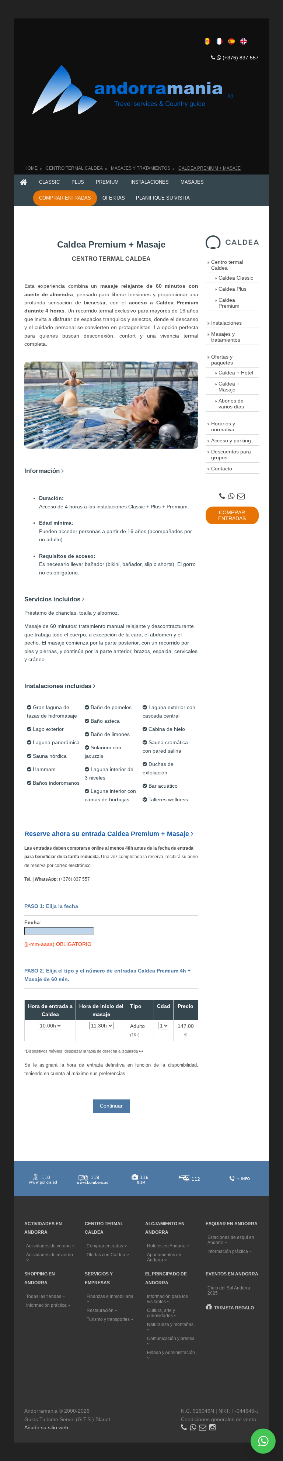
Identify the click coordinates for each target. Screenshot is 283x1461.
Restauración (101, 1310)
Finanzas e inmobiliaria (110, 1296)
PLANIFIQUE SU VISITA (163, 198)
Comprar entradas (105, 1245)
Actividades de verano (49, 1245)
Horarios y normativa (223, 426)
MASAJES (192, 182)
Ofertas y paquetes (222, 360)
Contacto (221, 469)
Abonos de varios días (231, 404)
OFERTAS (113, 198)
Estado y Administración (171, 1352)
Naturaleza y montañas (170, 1324)
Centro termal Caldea (227, 265)
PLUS (77, 182)
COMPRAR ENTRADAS (65, 198)
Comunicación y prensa (171, 1338)
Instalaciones (226, 323)
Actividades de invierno (49, 1254)
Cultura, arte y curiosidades (161, 1313)
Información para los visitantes (167, 1299)
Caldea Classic (236, 278)
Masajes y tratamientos (140, 168)
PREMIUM (107, 182)
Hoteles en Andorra (167, 1245)
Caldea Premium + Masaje (209, 168)
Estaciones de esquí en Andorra (230, 1240)
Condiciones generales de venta (218, 1419)
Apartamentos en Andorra (164, 1257)
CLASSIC (49, 182)
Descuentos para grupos (231, 454)
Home (31, 168)
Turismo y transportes (109, 1319)
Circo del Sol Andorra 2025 (228, 1290)
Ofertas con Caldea (106, 1254)
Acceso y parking (231, 440)
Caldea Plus (233, 289)
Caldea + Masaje (229, 387)
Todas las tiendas (44, 1296)
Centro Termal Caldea (74, 168)
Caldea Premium (229, 303)
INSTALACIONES (149, 182)
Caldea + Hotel (236, 373)
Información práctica (228, 1251)
